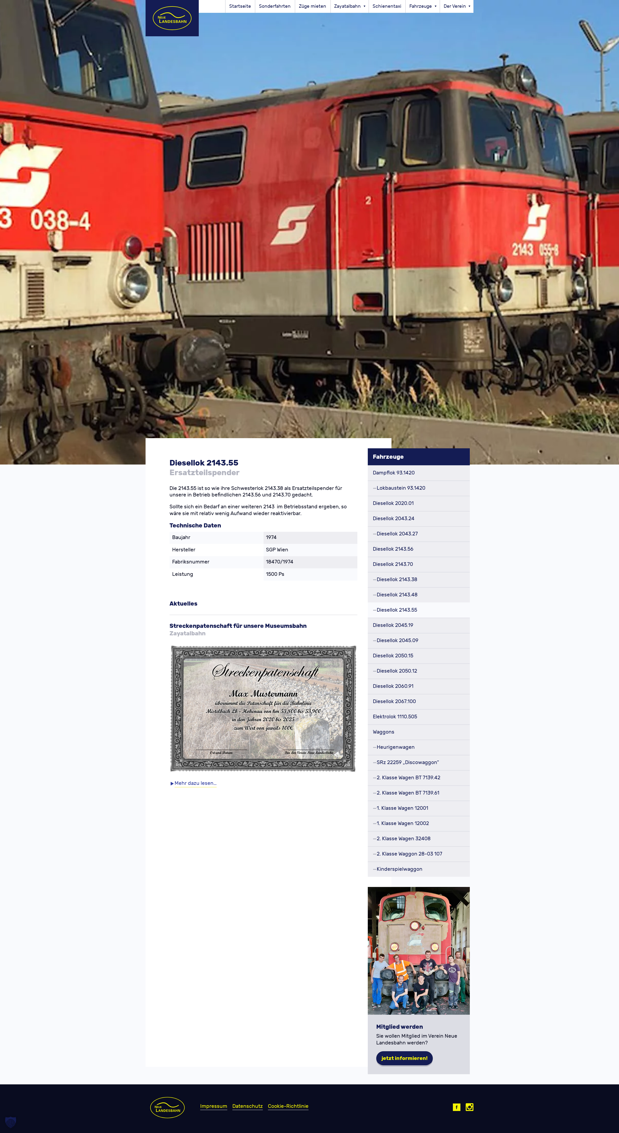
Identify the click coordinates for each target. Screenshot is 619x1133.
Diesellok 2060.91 (393, 686)
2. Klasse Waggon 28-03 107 (409, 854)
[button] (10, 1122)
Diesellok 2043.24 (393, 519)
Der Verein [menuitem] (455, 6)
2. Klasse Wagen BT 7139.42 (408, 778)
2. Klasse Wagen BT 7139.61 (408, 793)
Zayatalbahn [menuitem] (347, 6)
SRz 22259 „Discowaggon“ (408, 762)
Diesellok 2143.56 (393, 549)
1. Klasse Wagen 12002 (403, 823)
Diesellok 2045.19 (393, 625)
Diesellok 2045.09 (397, 641)
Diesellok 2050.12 (397, 671)
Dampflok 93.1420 (394, 473)
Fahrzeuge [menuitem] (420, 6)
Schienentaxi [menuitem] (387, 6)
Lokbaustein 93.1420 (401, 488)
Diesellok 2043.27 (397, 534)
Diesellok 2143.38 (397, 580)
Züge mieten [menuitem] (312, 6)
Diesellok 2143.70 (393, 564)
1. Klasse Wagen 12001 (402, 808)
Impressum (213, 1106)
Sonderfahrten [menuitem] (275, 6)
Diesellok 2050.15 (393, 656)
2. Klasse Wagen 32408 (404, 839)
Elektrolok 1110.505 (395, 717)
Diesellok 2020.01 (393, 503)
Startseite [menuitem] (240, 6)
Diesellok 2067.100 (394, 701)
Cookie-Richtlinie (288, 1106)
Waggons (383, 732)
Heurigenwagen (396, 747)
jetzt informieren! (404, 1058)
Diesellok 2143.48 (397, 595)
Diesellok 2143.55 (397, 610)
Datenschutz (247, 1106)
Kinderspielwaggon (399, 869)
